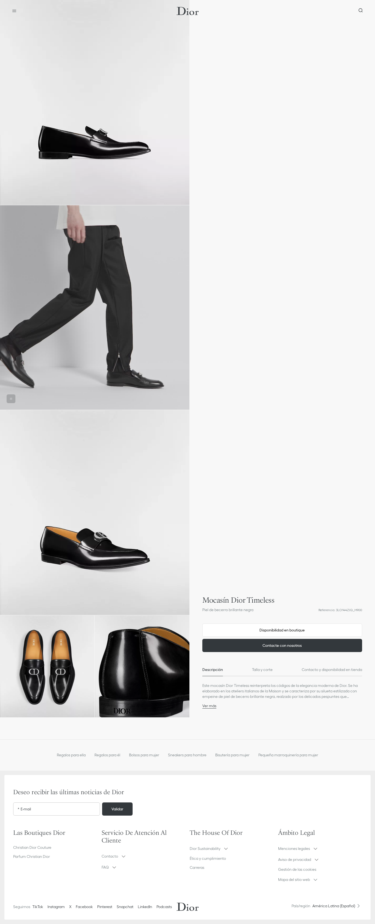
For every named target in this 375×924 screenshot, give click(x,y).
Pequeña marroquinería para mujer (288, 755)
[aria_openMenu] (14, 11)
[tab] (212, 669)
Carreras (197, 867)
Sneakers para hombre (187, 755)
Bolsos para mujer (144, 755)
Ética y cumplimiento (208, 858)
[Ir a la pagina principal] (187, 11)
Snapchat (125, 907)
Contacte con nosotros (282, 645)
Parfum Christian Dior (31, 856)
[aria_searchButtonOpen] (360, 11)
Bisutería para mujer (232, 755)
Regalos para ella (71, 755)
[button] (94, 102)
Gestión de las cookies (297, 869)
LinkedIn (145, 907)
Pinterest (104, 907)
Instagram (56, 907)
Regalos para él (107, 755)
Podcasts (164, 907)
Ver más (209, 706)
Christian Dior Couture (32, 847)
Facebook (84, 907)
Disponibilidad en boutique (282, 630)
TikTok (37, 907)
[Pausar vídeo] (11, 398)
